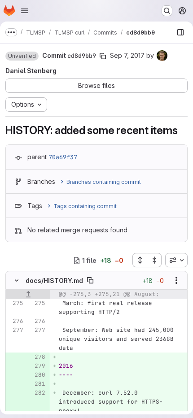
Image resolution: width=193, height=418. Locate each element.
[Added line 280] (37, 374)
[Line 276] (15, 321)
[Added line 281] (37, 383)
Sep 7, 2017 (127, 55)
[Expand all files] (139, 260)
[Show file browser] (180, 32)
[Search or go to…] (167, 10)
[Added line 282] (37, 392)
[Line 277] (15, 330)
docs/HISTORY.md (54, 280)
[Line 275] (15, 303)
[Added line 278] (37, 357)
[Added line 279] (37, 365)
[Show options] (176, 280)
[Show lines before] (28, 294)
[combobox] (176, 260)
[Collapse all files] (154, 260)
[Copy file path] (90, 280)
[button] (22, 56)
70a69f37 (62, 157)
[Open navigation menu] (25, 11)
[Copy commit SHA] (102, 56)
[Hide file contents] (16, 280)
